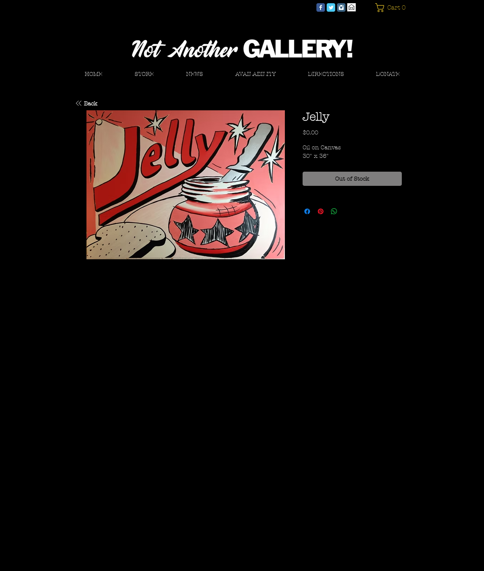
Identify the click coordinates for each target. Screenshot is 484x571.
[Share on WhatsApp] (334, 211)
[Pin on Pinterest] (320, 211)
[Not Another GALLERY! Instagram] (341, 7)
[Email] (351, 7)
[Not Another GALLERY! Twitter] (331, 7)
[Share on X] (347, 211)
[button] (392, 7)
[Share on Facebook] (307, 211)
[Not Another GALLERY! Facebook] (320, 7)
